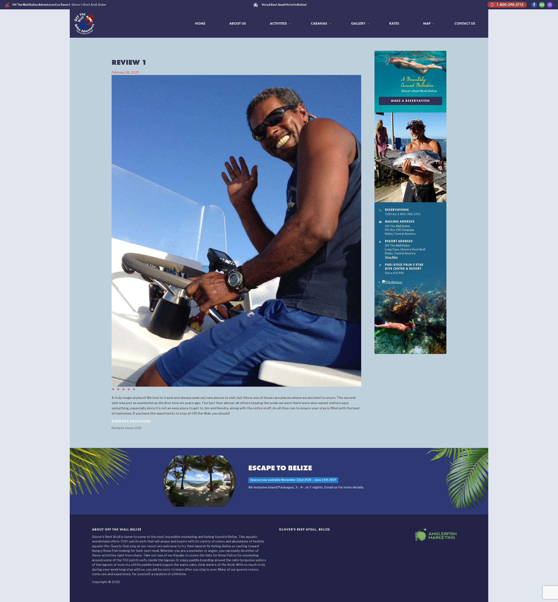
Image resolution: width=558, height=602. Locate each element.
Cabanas (319, 23)
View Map (391, 257)
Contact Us (464, 23)
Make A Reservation (410, 101)
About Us (237, 23)
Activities (278, 23)
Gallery (358, 23)
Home (200, 23)
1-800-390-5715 (507, 4)
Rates (394, 23)
